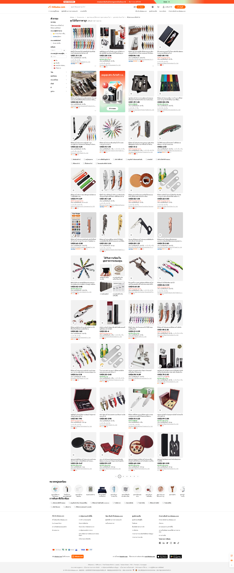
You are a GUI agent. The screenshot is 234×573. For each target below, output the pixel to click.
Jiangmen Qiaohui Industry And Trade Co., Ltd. (112, 249)
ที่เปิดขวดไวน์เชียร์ (154, 503)
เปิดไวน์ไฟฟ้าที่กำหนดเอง (164, 159)
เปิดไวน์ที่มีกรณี (118, 159)
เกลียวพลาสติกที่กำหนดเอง (59, 503)
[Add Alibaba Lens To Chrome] (77, 556)
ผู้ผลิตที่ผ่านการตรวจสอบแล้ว (113, 520)
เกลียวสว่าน (68, 507)
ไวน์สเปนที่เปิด (167, 503)
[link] (231, 555)
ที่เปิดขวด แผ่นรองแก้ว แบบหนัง (83, 507)
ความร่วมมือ (162, 535)
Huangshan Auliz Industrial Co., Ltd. (81, 337)
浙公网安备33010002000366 (146, 570)
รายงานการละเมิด (137, 537)
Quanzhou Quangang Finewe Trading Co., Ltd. (141, 109)
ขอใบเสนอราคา (110, 523)
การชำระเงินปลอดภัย (85, 520)
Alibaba (72, 17)
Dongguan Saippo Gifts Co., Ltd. (137, 336)
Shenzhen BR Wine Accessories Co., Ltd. (168, 109)
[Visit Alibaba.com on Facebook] (160, 543)
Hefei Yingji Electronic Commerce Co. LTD (83, 206)
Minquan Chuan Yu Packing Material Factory (112, 205)
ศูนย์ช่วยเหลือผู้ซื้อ (137, 520)
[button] (135, 7)
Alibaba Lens (58, 556)
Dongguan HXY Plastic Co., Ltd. (79, 153)
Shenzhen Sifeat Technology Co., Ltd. (167, 63)
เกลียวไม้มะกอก (56, 507)
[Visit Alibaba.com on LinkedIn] (164, 543)
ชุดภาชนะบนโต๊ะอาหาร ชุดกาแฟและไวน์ (98, 17)
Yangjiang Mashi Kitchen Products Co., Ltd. (141, 152)
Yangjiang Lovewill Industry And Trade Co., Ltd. (170, 292)
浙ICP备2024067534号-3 (163, 570)
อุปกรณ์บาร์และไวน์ (118, 17)
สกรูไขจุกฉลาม (89, 159)
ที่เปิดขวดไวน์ (76, 163)
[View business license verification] (133, 570)
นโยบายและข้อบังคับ (85, 539)
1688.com (98, 564)
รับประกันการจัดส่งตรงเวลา (86, 527)
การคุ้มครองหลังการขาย (85, 530)
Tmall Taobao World (108, 564)
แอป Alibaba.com (150, 556)
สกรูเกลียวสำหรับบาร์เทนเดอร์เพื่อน (79, 503)
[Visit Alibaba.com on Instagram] (171, 543)
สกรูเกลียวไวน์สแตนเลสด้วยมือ (135, 159)
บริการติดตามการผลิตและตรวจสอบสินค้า (89, 534)
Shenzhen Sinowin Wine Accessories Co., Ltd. (141, 59)
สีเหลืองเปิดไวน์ (76, 159)
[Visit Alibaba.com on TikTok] (178, 543)
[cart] (158, 7)
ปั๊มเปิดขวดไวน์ (88, 163)
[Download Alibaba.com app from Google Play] (176, 556)
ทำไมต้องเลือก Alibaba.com (59, 520)
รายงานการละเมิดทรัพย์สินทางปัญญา (142, 533)
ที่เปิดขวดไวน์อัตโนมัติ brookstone (100, 503)
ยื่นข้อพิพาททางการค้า (138, 527)
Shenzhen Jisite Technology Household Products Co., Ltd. (141, 292)
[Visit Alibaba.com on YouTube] (174, 543)
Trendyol (136, 564)
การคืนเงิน (135, 530)
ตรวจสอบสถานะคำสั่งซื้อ (166, 527)
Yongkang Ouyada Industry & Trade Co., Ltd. (169, 247)
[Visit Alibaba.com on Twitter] (167, 543)
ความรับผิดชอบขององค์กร (59, 527)
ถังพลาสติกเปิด (129, 503)
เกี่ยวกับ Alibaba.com (58, 516)
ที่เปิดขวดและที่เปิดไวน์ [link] (133, 17)
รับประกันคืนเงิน (83, 523)
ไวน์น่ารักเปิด (141, 503)
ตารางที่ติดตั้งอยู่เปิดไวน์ (104, 159)
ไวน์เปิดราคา (118, 503)
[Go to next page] (137, 476)
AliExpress (91, 564)
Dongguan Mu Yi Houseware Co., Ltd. (110, 65)
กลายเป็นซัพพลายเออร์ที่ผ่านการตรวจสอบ (169, 531)
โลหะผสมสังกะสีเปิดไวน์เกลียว (105, 163)
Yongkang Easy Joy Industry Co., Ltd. (81, 292)
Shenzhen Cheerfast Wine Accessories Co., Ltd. (170, 150)
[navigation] (59, 247)
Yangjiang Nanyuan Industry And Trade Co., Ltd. (112, 150)
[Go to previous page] (116, 476)
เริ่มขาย (161, 523)
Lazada (117, 564)
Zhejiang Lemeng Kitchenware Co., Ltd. (111, 336)
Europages (143, 564)
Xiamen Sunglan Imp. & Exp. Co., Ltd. (167, 206)
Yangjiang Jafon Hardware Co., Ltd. (80, 62)
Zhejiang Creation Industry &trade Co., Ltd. (83, 247)
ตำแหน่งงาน (55, 530)
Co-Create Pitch (56, 523)
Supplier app (124, 556)
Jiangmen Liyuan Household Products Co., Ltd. (83, 106)
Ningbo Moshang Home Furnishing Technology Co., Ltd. (141, 206)
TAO (131, 564)
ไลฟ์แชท (134, 523)
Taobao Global (125, 564)
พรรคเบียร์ (150, 159)
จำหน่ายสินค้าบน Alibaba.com (167, 520)
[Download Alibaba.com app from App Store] (162, 556)
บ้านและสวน (80, 17)
